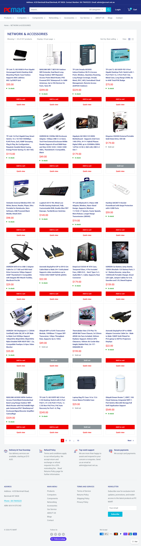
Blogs (110, 18)
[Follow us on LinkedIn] (63, 534)
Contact (119, 18)
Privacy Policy (82, 502)
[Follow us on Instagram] (55, 534)
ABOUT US (99, 18)
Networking (53, 18)
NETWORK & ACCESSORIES (21, 25)
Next (129, 440)
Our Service (85, 18)
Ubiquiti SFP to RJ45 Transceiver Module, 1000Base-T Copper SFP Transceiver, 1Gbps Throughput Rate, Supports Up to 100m (52, 335)
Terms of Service (84, 491)
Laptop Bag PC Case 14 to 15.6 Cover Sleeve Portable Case (85, 398)
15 (78, 440)
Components (37, 18)
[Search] (108, 9)
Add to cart (20, 99)
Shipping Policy (83, 498)
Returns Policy (83, 495)
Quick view (21, 105)
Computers (22, 18)
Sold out (120, 166)
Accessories (69, 18)
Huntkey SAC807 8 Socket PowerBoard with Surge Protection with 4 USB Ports (119, 205)
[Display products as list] (133, 39)
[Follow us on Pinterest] (59, 534)
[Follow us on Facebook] (51, 534)
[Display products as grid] (129, 39)
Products (7, 18)
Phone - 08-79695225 (13, 501)
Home (6, 25)
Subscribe (115, 514)
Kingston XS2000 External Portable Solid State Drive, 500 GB (120, 137)
